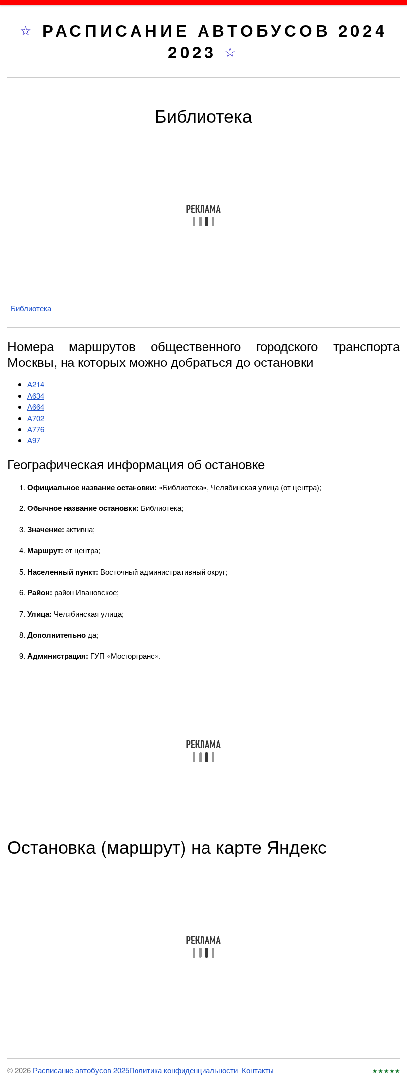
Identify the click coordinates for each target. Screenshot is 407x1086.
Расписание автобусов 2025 (81, 1070)
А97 (33, 440)
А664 (35, 406)
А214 (35, 384)
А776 (35, 429)
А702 (35, 418)
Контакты (258, 1070)
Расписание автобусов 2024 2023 (214, 40)
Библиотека (31, 308)
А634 (35, 395)
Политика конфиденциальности (183, 1070)
